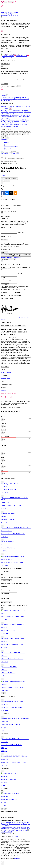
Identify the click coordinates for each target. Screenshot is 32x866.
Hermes (27, 120)
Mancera (7, 126)
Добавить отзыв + (6, 580)
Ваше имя (4, 586)
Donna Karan (10, 116)
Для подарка (4, 824)
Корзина (3, 93)
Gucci (17, 120)
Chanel (7, 115)
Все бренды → (5, 106)
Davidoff (23, 115)
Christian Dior (17, 115)
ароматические (5, 378)
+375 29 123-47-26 (21, 56)
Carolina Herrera (5, 113)
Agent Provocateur (6, 110)
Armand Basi (4, 112)
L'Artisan (11, 124)
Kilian (6, 124)
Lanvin (3, 126)
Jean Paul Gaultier (20, 121)
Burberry (11, 112)
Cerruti (3, 115)
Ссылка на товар (6, 236)
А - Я (7, 138)
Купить (3, 252)
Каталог (5, 97)
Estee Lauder (22, 116)
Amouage (14, 110)
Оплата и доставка (19, 827)
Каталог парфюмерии (7, 822)
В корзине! (11, 257)
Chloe (11, 115)
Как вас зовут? (6, 281)
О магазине (4, 12)
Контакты (15, 15)
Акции (8, 14)
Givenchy (12, 120)
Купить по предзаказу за (16, 255)
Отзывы (10, 12)
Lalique (21, 124)
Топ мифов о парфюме (7, 397)
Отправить (4, 239)
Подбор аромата (6, 100)
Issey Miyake (11, 121)
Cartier (12, 113)
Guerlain (22, 120)
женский (3, 390)
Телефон (21, 80)
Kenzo (2, 124)
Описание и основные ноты (8, 325)
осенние (8, 372)
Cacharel (20, 112)
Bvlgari (16, 112)
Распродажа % (24, 99)
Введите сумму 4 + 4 (7, 590)
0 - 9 (2, 138)
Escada (16, 116)
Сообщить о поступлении (8, 259)
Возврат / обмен (25, 828)
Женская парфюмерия (16, 106)
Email (20, 273)
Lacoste (16, 124)
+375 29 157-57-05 (8, 56)
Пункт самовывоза (7, 14)
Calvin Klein (27, 112)
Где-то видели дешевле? (8, 211)
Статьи (10, 15)
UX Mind (15, 836)
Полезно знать (22, 325)
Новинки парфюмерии (13, 99)
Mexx (12, 126)
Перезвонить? (5, 63)
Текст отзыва (5, 593)
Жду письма (4, 284)
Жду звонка (4, 83)
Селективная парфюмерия (16, 97)
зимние (3, 372)
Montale (16, 126)
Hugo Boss (4, 121)
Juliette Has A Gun (10, 123)
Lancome (26, 124)
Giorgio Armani (5, 120)
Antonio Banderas (22, 110)
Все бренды (4, 139)
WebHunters (17, 858)
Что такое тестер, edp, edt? (8, 393)
